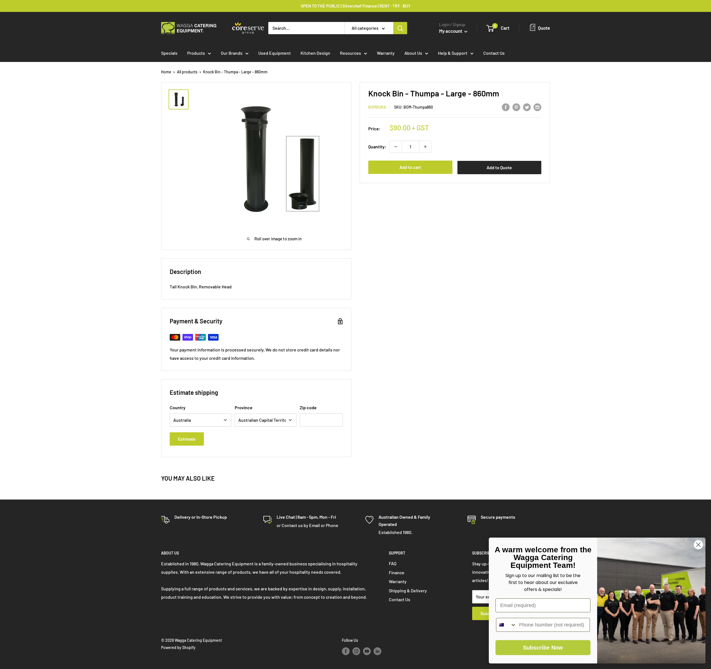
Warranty (386, 53)
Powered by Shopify (178, 647)
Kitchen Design (315, 53)
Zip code (308, 407)
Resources (350, 53)
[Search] (400, 28)
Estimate (187, 438)
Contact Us (494, 53)
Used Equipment (274, 53)
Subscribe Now (543, 648)
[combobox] (506, 624)
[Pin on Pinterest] (516, 107)
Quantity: (377, 146)
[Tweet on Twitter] (527, 107)
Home (166, 71)
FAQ (392, 563)
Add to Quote (499, 167)
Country (178, 407)
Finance (396, 572)
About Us (413, 53)
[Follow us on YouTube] (367, 651)
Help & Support (452, 53)
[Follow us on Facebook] (346, 651)
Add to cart (410, 167)
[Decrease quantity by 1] (396, 147)
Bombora (377, 107)
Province (243, 407)
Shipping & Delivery (408, 590)
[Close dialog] (698, 545)
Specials (169, 53)
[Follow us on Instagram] (356, 651)
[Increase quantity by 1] (425, 147)
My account (451, 31)
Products (196, 53)
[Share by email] (537, 107)
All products (187, 71)
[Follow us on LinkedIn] (377, 651)
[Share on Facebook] (506, 107)
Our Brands (231, 53)
